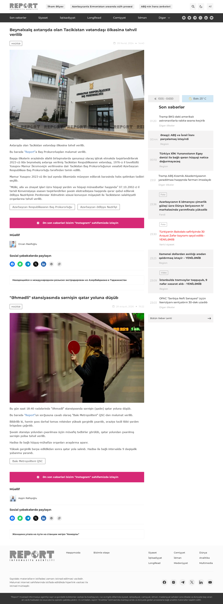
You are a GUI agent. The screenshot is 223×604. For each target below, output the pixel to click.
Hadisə (15, 43)
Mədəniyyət (181, 563)
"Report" (29, 151)
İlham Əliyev (56, 6)
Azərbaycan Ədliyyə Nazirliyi (98, 206)
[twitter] (200, 18)
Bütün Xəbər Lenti (161, 318)
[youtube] (211, 18)
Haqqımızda (73, 552)
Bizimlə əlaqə (102, 552)
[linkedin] (206, 18)
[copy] (59, 264)
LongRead (154, 563)
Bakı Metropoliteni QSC (27, 461)
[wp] (20, 264)
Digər (162, 17)
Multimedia (206, 563)
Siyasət (152, 552)
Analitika (204, 557)
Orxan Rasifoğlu (27, 244)
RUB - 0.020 (166, 98)
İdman (178, 557)
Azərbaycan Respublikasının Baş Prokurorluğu (42, 206)
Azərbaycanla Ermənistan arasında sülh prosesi (102, 6)
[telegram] (195, 18)
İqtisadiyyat (155, 557)
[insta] (189, 18)
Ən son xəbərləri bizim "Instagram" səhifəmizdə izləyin (80, 222)
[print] (51, 264)
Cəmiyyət (179, 552)
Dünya (203, 552)
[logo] (24, 6)
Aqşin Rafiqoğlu (27, 498)
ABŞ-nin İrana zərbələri (156, 6)
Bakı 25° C (199, 98)
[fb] (184, 18)
